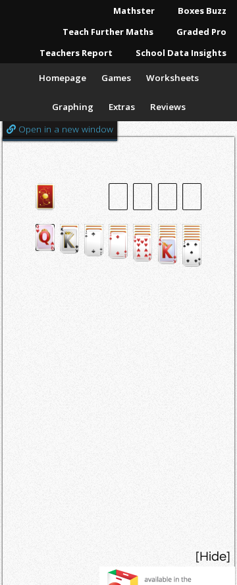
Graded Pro (201, 32)
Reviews (168, 107)
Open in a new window (64, 129)
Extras (122, 107)
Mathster (134, 10)
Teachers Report (76, 53)
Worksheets (172, 78)
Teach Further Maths (108, 32)
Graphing (72, 107)
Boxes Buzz (202, 10)
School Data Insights (181, 53)
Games (116, 78)
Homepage (62, 78)
